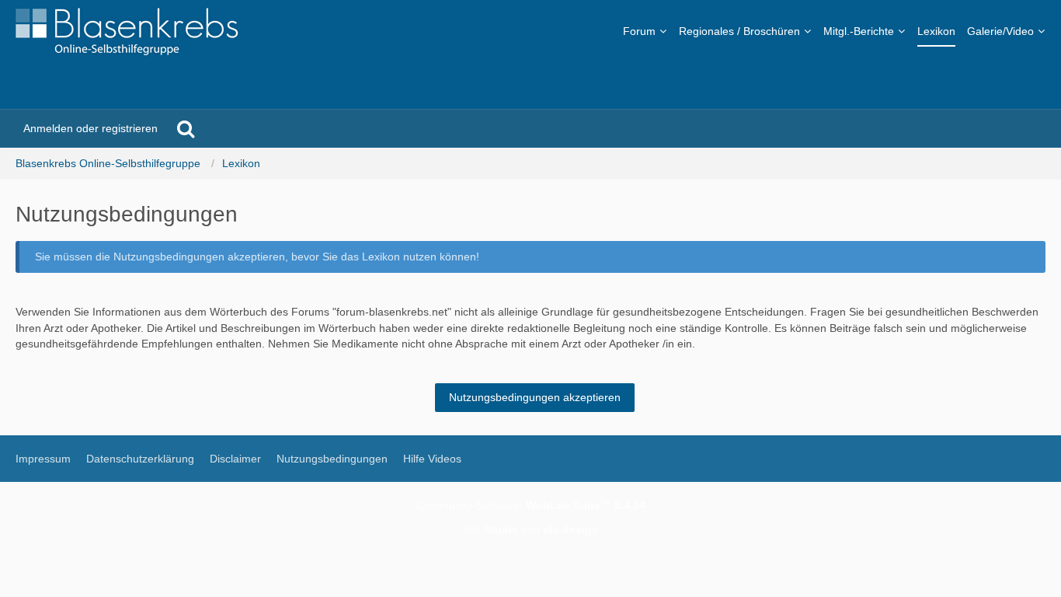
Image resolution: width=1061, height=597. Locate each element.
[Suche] (185, 128)
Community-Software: (530, 505)
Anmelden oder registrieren (90, 128)
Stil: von (531, 529)
